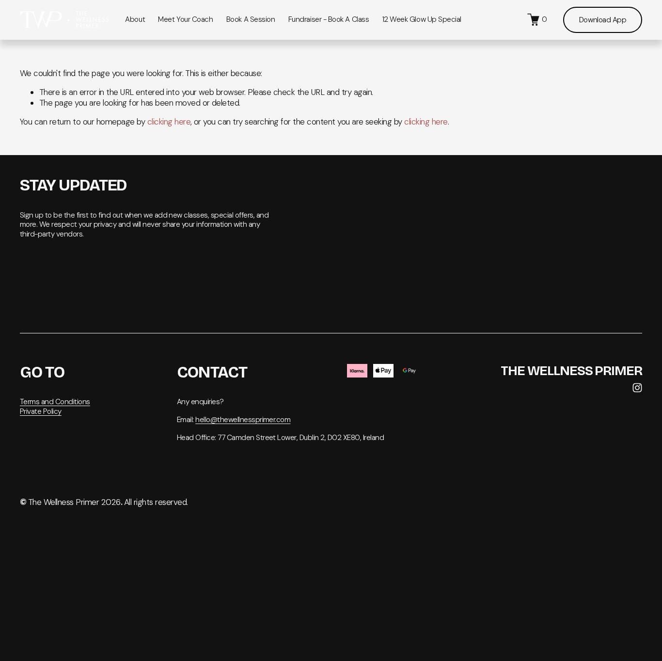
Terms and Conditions (55, 402)
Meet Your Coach (185, 19)
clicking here (168, 121)
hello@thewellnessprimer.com (242, 420)
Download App (603, 20)
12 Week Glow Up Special (421, 19)
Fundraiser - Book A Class (328, 19)
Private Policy (41, 411)
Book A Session (250, 19)
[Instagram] (637, 388)
